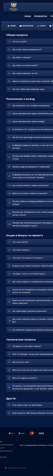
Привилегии (40, 16)
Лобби (27, 16)
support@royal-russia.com (16, 468)
